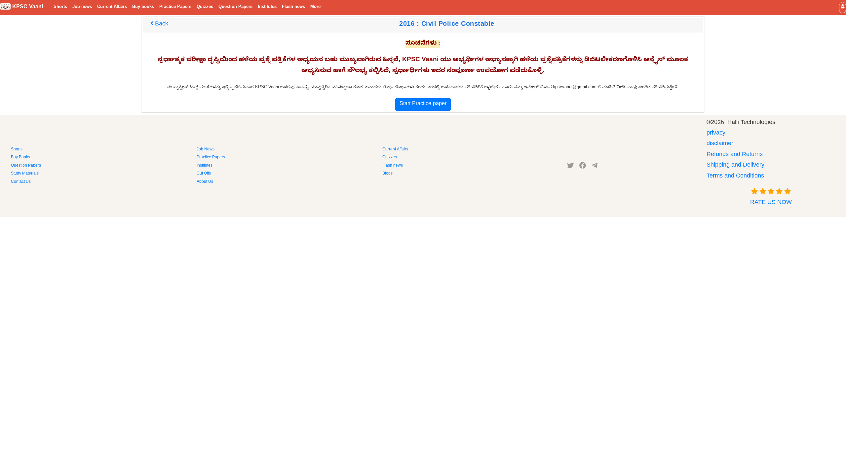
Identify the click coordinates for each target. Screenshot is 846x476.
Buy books (143, 7)
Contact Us (21, 182)
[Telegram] (594, 167)
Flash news (293, 7)
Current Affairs (112, 7)
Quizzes (205, 7)
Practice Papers (175, 7)
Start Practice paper (423, 104)
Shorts (60, 7)
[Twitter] (570, 167)
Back (160, 24)
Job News (205, 149)
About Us (205, 182)
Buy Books (20, 157)
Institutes (267, 7)
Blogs (387, 174)
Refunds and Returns (735, 155)
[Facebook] (582, 167)
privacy (716, 134)
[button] (842, 7)
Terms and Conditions (735, 177)
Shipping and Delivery (735, 166)
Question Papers (235, 7)
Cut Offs (204, 174)
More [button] (315, 7)
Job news (82, 7)
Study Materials (25, 174)
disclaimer (720, 144)
